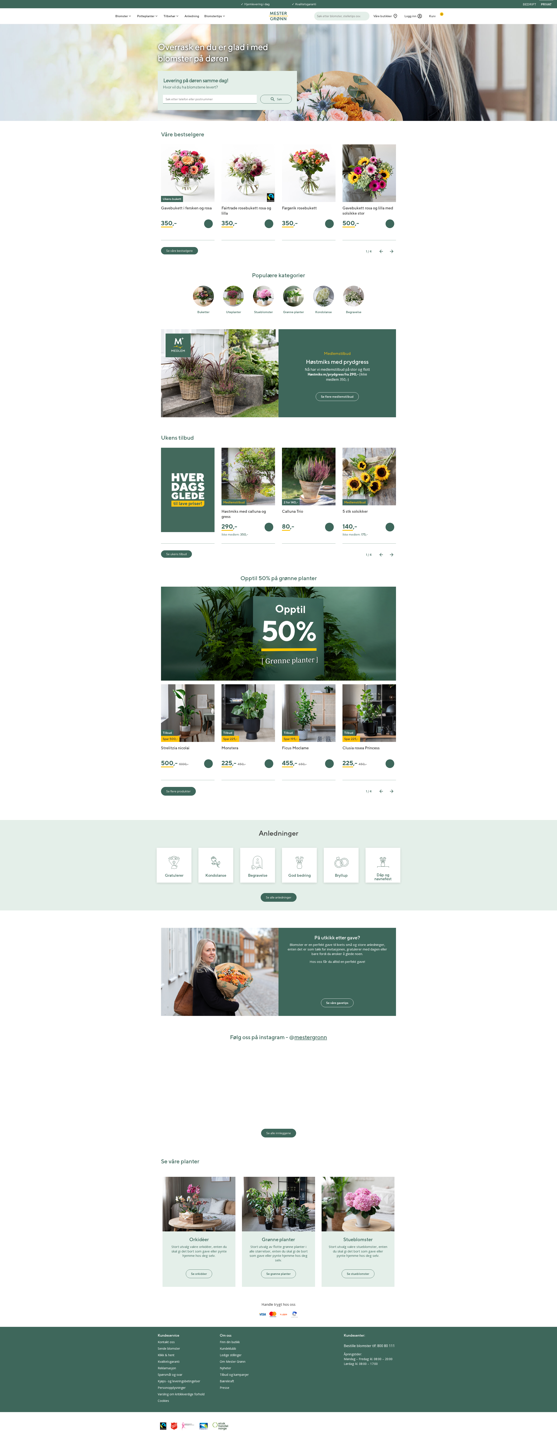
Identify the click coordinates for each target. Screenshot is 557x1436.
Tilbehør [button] (169, 16)
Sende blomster (169, 1348)
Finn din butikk (230, 1342)
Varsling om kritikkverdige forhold (181, 1394)
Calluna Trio (292, 511)
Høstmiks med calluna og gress (243, 514)
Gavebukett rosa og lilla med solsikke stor (367, 210)
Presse (224, 1388)
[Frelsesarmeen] (174, 1426)
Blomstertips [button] (213, 16)
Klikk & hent (166, 1355)
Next (391, 251)
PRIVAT (546, 4)
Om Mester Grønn (232, 1361)
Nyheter (225, 1368)
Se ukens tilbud (176, 554)
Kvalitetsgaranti (305, 4)
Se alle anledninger (278, 897)
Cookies (163, 1401)
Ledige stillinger (231, 1355)
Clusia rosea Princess (361, 748)
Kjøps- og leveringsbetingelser (179, 1381)
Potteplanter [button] (145, 16)
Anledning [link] (192, 16)
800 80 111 (386, 1345)
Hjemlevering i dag (257, 4)
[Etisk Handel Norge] (220, 1426)
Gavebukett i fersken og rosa (186, 208)
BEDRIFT (529, 4)
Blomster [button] (121, 16)
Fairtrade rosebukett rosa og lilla (246, 210)
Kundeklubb (228, 1348)
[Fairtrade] (163, 1426)
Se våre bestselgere (179, 250)
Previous (381, 251)
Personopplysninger (172, 1388)
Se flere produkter (178, 791)
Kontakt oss (166, 1342)
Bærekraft (227, 1381)
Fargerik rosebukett (299, 208)
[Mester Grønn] (278, 15)
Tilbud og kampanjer (234, 1375)
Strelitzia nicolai (175, 748)
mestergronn (310, 1037)
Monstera (229, 748)
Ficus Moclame (295, 748)
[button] (413, 16)
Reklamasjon (167, 1368)
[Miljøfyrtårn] (203, 1426)
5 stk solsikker (355, 511)
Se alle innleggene (278, 1133)
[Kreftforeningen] (188, 1426)
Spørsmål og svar (170, 1375)
